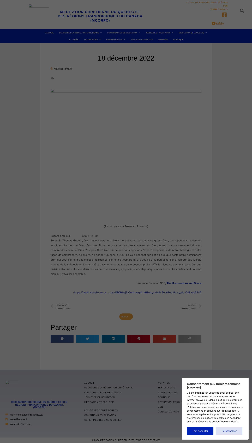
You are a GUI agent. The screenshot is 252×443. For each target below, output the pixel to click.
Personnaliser (229, 430)
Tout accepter (200, 430)
